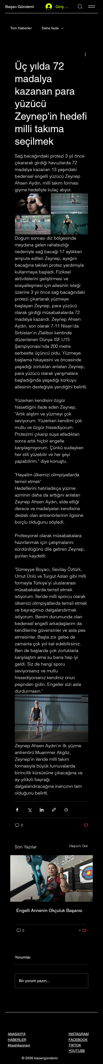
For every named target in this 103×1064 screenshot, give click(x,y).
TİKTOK (74, 1045)
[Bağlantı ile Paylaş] (54, 809)
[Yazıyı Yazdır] (66, 809)
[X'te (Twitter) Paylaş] (29, 809)
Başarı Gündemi (19, 6)
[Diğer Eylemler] (85, 54)
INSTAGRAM (78, 1034)
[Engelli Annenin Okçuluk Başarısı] (51, 878)
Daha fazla (50, 28)
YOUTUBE (76, 1051)
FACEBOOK (78, 1040)
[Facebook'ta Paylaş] (17, 809)
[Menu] (91, 7)
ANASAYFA (17, 1034)
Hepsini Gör (78, 846)
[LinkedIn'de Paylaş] (41, 809)
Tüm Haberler (21, 28)
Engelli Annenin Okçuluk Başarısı (49, 910)
